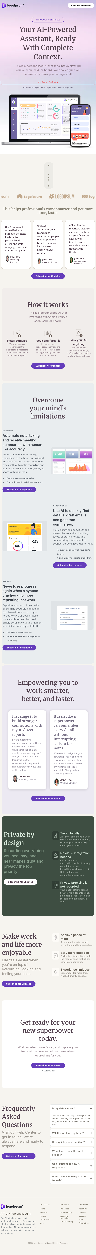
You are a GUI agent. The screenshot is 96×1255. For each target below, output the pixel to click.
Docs (42, 1223)
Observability (66, 1212)
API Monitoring (66, 1222)
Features (44, 1212)
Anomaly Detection (64, 1217)
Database (64, 1209)
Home (42, 1209)
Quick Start (45, 1219)
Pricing (43, 1216)
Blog (81, 1219)
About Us (83, 1209)
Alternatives (84, 1223)
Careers (82, 1216)
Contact (82, 1212)
